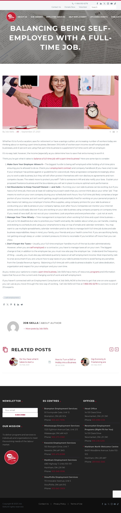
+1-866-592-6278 (81, 3)
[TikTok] (115, 3)
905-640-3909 (58, 488)
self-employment (12, 297)
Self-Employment (78, 17)
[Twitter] (104, 3)
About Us (22, 17)
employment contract (60, 168)
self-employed (37, 247)
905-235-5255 (98, 441)
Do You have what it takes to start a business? (28, 362)
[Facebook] (97, 3)
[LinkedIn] (101, 3)
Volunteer (83, 7)
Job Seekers (37, 17)
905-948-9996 (58, 471)
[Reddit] (22, 304)
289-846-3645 (98, 462)
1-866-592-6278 (90, 284)
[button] (111, 349)
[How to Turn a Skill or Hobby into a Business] (50, 362)
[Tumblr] (15, 304)
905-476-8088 (58, 454)
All (18, 132)
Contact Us (56, 7)
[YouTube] (111, 3)
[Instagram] (108, 3)
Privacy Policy (60, 504)
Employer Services (55, 17)
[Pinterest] (11, 304)
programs (94, 272)
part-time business (47, 272)
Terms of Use (76, 504)
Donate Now (70, 7)
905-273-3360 (58, 437)
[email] (20, 410)
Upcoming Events (99, 17)
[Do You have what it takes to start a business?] (14, 362)
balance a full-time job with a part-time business (56, 159)
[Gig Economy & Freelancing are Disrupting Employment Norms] (86, 362)
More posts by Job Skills (37, 329)
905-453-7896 (58, 420)
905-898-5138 (98, 420)
